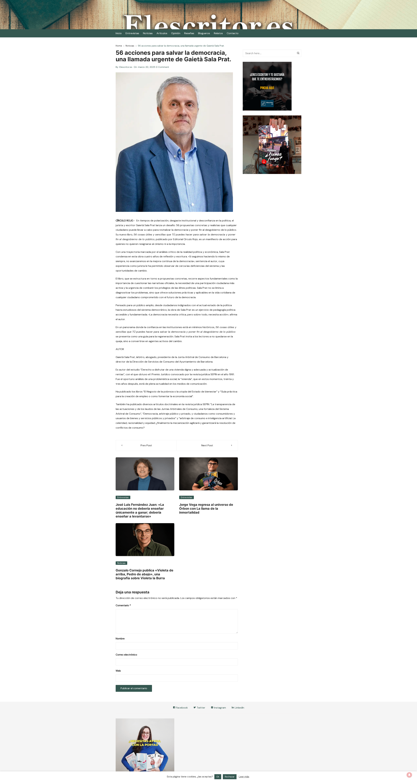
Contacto (232, 33)
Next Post (207, 445)
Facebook (181, 707)
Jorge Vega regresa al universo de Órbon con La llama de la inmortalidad (206, 508)
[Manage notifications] (409, 774)
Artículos (162, 33)
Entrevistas (132, 33)
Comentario (123, 605)
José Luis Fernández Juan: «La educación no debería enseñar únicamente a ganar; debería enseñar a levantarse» (140, 510)
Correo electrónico (126, 654)
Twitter (200, 707)
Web (118, 670)
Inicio (119, 33)
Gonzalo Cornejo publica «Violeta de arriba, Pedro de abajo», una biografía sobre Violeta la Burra (144, 574)
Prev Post (146, 445)
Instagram (219, 707)
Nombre (120, 638)
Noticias (148, 33)
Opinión (175, 33)
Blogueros (204, 33)
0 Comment (162, 67)
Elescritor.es (125, 67)
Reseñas (189, 33)
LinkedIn (239, 707)
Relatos (218, 33)
